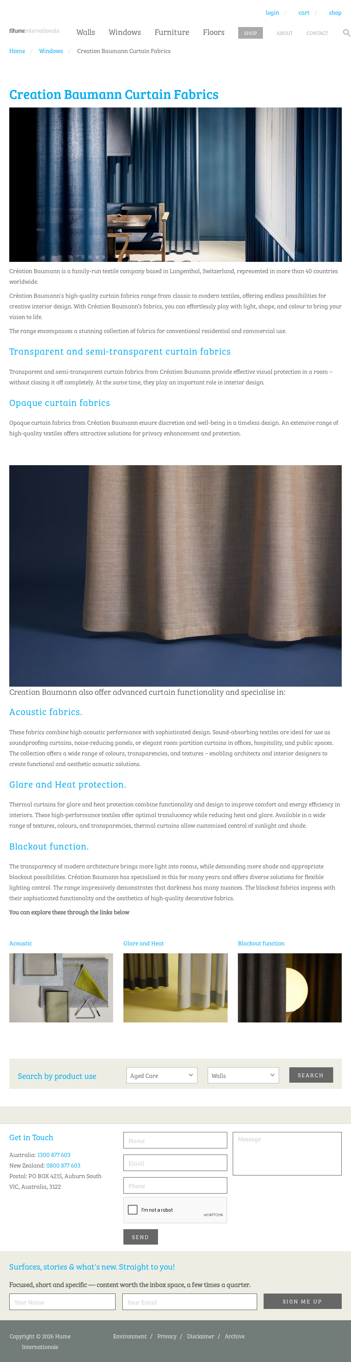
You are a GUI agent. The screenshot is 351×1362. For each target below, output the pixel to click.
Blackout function (261, 942)
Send (140, 1237)
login (272, 12)
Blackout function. (49, 845)
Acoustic (20, 942)
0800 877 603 (63, 1165)
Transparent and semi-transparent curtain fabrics (120, 350)
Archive (235, 1336)
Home (17, 50)
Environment (130, 1336)
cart (304, 12)
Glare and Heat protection (66, 783)
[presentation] (175, 1210)
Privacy (167, 1336)
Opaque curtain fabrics (59, 402)
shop (335, 12)
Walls (85, 31)
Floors (214, 31)
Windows (125, 31)
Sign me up (303, 1301)
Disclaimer (200, 1336)
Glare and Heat (143, 942)
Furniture (172, 31)
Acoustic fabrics (44, 711)
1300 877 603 (54, 1154)
